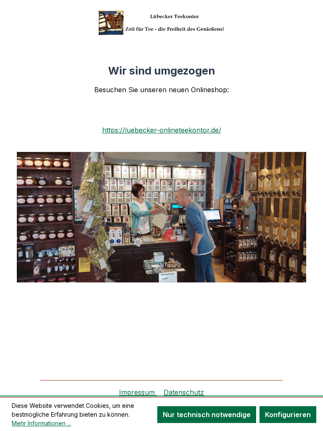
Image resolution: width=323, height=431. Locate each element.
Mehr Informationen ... (41, 423)
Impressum (138, 392)
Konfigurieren (288, 414)
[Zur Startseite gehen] (161, 22)
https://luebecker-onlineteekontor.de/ (161, 130)
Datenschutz (184, 392)
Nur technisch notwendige (207, 414)
